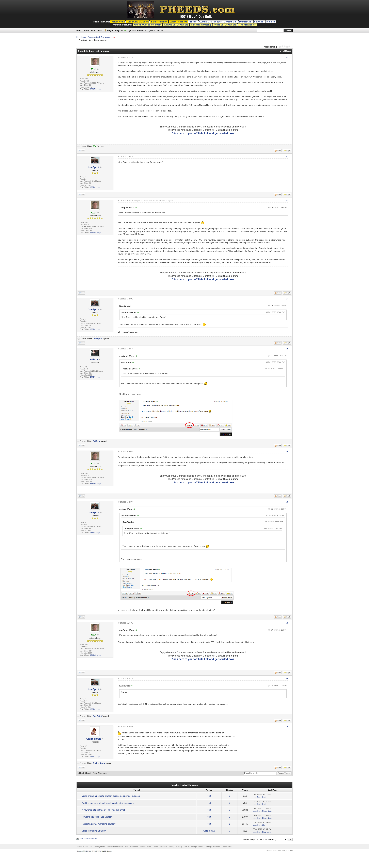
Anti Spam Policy (175, 847)
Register (119, 30)
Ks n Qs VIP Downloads (176, 24)
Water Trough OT (178, 21)
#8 (287, 623)
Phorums (91, 37)
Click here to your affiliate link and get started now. (203, 133)
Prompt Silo (245, 21)
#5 (287, 349)
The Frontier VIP (248, 24)
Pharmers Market (158, 21)
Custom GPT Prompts (210, 21)
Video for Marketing (201, 24)
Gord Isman (209, 831)
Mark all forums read (115, 847)
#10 (287, 726)
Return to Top (82, 847)
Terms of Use (227, 847)
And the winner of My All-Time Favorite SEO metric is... (108, 803)
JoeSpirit (93, 167)
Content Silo (230, 21)
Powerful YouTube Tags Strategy (97, 817)
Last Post (257, 797)
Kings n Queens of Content (147, 24)
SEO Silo (259, 21)
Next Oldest (85, 773)
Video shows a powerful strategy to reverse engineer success (111, 796)
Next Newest (99, 773)
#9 (287, 679)
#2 (287, 157)
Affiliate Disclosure (160, 847)
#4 (287, 299)
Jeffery (93, 359)
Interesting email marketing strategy (98, 824)
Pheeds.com (81, 37)
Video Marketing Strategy (94, 831)
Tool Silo (270, 21)
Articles (193, 21)
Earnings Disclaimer (212, 847)
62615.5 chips (95, 89)
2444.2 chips (95, 756)
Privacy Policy (145, 847)
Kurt (172, 201)
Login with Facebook (136, 30)
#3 (287, 201)
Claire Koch (93, 738)
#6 (287, 451)
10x (263, 825)
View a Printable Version (88, 838)
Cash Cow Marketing (104, 37)
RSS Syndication (131, 847)
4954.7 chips (95, 377)
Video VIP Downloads (225, 24)
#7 (287, 502)
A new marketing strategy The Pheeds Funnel (103, 810)
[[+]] (78, 146)
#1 (287, 57)
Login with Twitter (155, 30)
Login (110, 30)
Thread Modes (284, 51)
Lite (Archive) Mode (97, 847)
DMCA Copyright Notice (193, 847)
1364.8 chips (95, 187)
